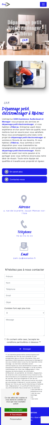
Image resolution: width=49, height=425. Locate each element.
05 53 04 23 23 (24, 236)
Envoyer (27, 349)
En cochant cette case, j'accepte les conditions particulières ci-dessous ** (24, 340)
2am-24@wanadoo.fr (24, 258)
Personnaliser (16, 419)
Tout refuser (16, 415)
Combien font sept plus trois (17, 308)
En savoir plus (16, 172)
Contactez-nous (17, 179)
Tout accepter (16, 410)
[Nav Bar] (43, 4)
